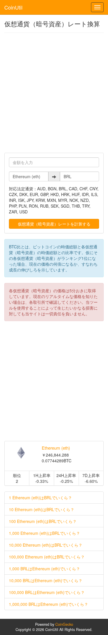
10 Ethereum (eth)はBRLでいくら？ (41, 509)
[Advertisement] (54, 93)
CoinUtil (13, 7)
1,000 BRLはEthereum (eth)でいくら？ (44, 568)
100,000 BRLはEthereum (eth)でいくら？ (47, 592)
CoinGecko (64, 624)
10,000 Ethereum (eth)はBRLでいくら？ (45, 545)
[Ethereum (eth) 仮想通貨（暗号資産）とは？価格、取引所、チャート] (21, 453)
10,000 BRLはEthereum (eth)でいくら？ (45, 580)
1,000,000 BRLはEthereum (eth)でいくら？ (48, 604)
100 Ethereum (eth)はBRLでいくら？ (43, 521)
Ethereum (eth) (56, 448)
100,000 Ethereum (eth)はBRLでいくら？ (47, 557)
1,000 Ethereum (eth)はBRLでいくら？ (44, 533)
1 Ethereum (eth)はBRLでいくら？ (40, 497)
